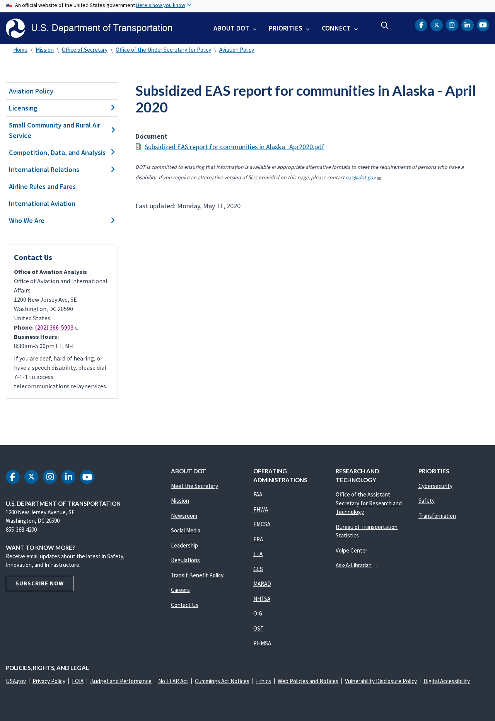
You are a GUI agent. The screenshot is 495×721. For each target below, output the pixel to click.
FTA (258, 554)
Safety (426, 500)
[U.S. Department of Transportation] (89, 28)
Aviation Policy (236, 49)
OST (258, 628)
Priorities (285, 28)
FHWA (260, 509)
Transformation (437, 515)
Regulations (185, 560)
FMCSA (261, 524)
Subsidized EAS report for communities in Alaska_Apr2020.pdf (234, 146)
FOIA (78, 681)
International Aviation (42, 203)
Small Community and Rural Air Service (54, 130)
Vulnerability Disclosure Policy (381, 681)
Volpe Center (351, 550)
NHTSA (261, 598)
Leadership (184, 545)
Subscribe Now (39, 583)
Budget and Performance (121, 681)
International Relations (44, 169)
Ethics (263, 681)
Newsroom (184, 515)
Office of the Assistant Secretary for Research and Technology (369, 503)
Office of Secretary (85, 49)
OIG (257, 613)
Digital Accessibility (446, 681)
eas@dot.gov (361, 177)
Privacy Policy (48, 681)
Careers (180, 589)
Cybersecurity (435, 486)
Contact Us (184, 605)
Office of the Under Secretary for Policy (163, 49)
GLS (258, 569)
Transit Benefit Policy (197, 575)
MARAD (262, 583)
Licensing (23, 108)
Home (20, 49)
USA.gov (16, 681)
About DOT (231, 28)
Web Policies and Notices (308, 681)
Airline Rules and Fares (42, 186)
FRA (258, 539)
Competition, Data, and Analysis (57, 152)
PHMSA (262, 643)
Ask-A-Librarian (354, 565)
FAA (257, 494)
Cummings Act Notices (222, 681)
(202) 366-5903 (54, 327)
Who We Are (26, 220)
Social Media (185, 530)
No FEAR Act (173, 681)
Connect (336, 28)
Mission (45, 49)
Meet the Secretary (194, 486)
